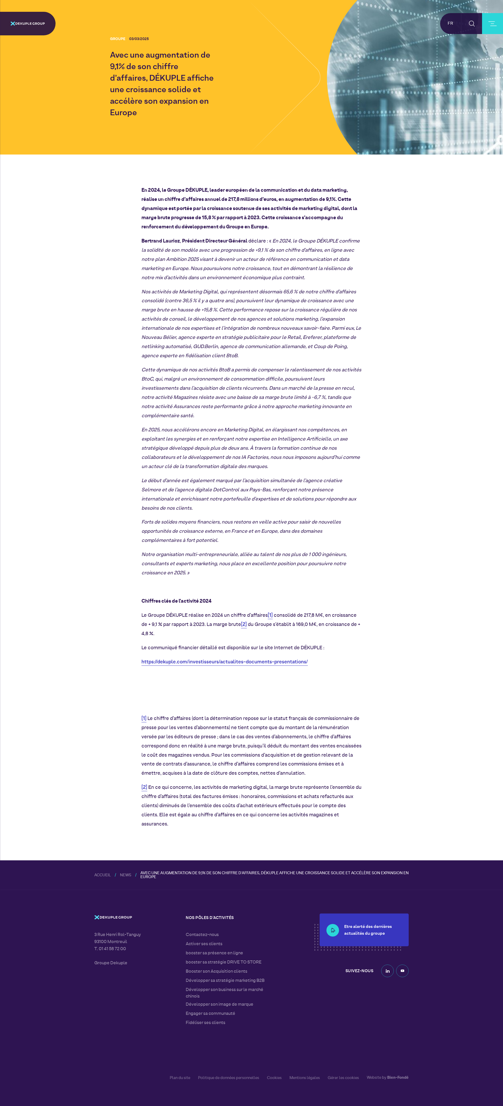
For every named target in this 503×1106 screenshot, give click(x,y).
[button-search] (471, 23)
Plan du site (180, 1078)
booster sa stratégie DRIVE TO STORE (223, 962)
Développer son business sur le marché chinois (224, 993)
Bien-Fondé (398, 1078)
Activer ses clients (204, 944)
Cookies (274, 1078)
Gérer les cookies (343, 1078)
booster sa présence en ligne (214, 953)
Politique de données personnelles (228, 1078)
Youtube (402, 971)
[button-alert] (332, 930)
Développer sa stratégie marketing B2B (225, 981)
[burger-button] (492, 23)
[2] (244, 624)
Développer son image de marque (219, 1005)
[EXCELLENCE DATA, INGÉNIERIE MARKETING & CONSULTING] (27, 23)
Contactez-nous (202, 935)
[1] (270, 615)
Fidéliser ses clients (205, 1023)
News (125, 875)
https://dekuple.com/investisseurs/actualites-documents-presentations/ (224, 662)
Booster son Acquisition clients (216, 972)
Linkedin (387, 971)
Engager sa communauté (210, 1014)
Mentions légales (304, 1078)
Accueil (102, 875)
